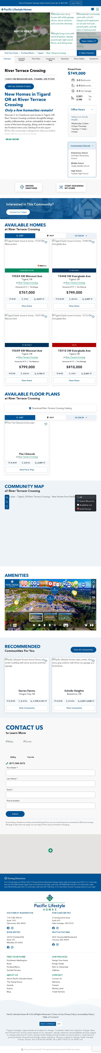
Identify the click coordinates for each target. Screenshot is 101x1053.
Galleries (55, 970)
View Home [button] (27, 306)
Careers (55, 985)
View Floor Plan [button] (27, 470)
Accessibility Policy (85, 1014)
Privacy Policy (70, 1014)
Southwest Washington (17, 960)
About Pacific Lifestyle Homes (19, 978)
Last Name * (12, 778)
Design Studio (58, 963)
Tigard (40, 53)
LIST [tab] (21, 235)
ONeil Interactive (73, 1049)
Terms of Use (58, 1014)
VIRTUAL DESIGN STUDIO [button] (19, 86)
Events (10, 988)
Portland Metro (27, 53)
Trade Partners (58, 992)
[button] (63, 21)
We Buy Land (57, 988)
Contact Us (94, 59)
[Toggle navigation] (97, 9)
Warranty (56, 982)
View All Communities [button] (83, 650)
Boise (9, 963)
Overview (7, 59)
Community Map (50, 59)
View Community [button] (27, 708)
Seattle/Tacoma (14, 970)
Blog (9, 992)
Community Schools (80, 145)
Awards (10, 985)
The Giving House (14, 982)
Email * (10, 790)
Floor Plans (36, 59)
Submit (15, 814)
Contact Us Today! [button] (18, 212)
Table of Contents (50, 1017)
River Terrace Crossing (28, 283)
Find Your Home (11, 53)
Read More (12, 139)
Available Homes (21, 59)
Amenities (65, 59)
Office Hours (78, 109)
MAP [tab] (52, 235)
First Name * (12, 767)
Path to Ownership (60, 967)
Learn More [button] (76, 3)
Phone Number (13, 801)
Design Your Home (60, 960)
